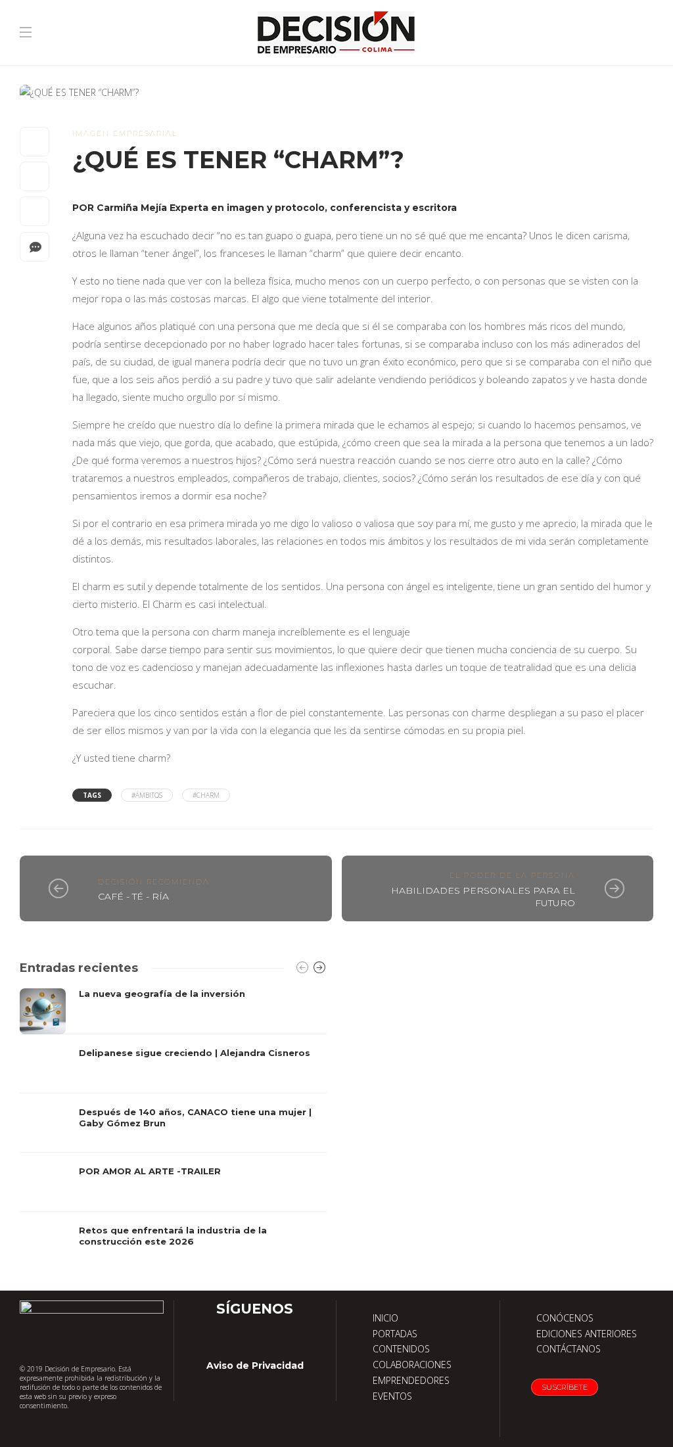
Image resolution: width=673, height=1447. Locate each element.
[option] (173, 1129)
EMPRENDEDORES (411, 1380)
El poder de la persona (512, 875)
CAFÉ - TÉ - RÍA (133, 896)
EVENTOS (392, 1396)
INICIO (385, 1318)
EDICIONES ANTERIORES (586, 1333)
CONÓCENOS (564, 1318)
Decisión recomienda (154, 881)
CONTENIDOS (401, 1349)
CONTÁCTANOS (568, 1349)
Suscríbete (565, 1387)
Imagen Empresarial (124, 133)
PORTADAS (395, 1333)
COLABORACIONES (412, 1364)
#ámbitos (146, 795)
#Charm (206, 795)
